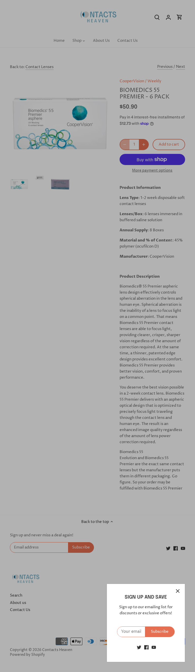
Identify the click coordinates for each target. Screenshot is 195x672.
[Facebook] (146, 647)
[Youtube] (154, 647)
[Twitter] (139, 647)
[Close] (177, 591)
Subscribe (160, 631)
